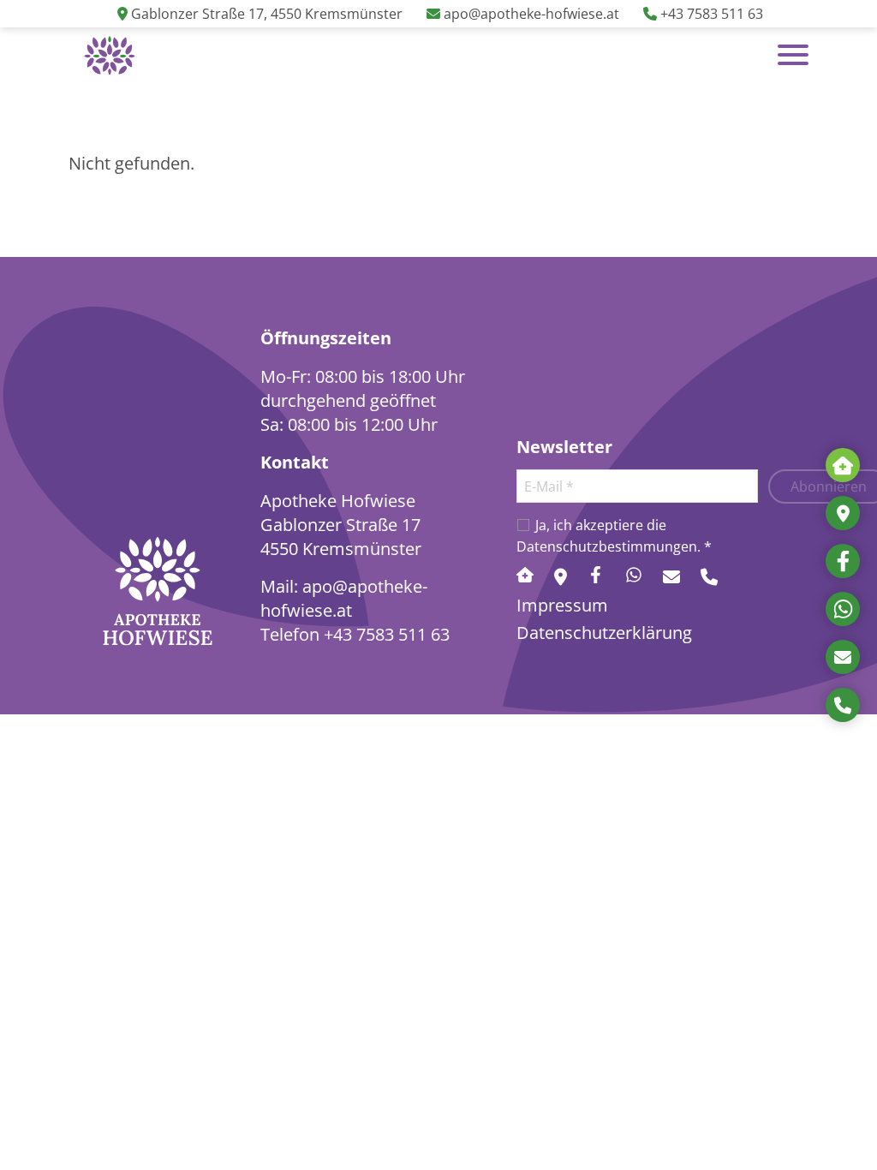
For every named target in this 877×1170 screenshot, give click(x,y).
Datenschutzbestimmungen (606, 546)
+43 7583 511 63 (387, 634)
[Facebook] (843, 561)
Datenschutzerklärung (604, 632)
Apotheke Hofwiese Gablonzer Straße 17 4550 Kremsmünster (340, 524)
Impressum (562, 605)
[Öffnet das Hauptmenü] (793, 55)
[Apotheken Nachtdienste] (843, 465)
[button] (110, 54)
